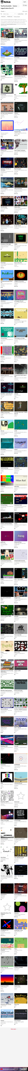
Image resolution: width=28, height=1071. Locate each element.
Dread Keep (3, 94)
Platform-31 (3, 150)
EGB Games (3, 359)
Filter (25, 5)
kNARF (2, 470)
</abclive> (3, 377)
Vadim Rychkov (17, 767)
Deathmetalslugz (4, 468)
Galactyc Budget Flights (6, 616)
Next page (13, 1029)
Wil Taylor (16, 748)
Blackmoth (16, 730)
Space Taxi (16, 1004)
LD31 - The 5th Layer (19, 876)
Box (15, 94)
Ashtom (15, 822)
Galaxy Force (4, 727)
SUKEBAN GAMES (17, 41)
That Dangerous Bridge (19, 338)
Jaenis (15, 1005)
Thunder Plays (17, 131)
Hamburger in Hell (18, 930)
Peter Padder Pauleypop (19, 150)
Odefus (15, 654)
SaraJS (15, 97)
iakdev (15, 877)
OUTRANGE (17, 764)
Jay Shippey (16, 228)
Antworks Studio (17, 433)
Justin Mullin (3, 637)
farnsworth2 (3, 451)
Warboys (16, 489)
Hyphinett (16, 303)
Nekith (2, 414)
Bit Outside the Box (18, 451)
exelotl (2, 581)
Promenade (17, 319)
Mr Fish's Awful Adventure (7, 113)
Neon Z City (17, 652)
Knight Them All (4, 967)
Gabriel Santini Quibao (5, 951)
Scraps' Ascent (17, 225)
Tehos (15, 948)
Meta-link (2, 563)
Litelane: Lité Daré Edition (6, 523)
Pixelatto (16, 1023)
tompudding (3, 859)
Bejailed (2, 356)
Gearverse (3, 319)
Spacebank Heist (18, 505)
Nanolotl (2, 115)
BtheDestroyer (3, 507)
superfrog (16, 841)
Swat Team (3, 262)
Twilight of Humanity (19, 281)
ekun (2, 767)
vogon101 (3, 897)
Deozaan (16, 581)
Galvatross (3, 301)
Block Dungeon (17, 168)
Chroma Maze (4, 338)
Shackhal (16, 340)
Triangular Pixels (17, 600)
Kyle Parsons (3, 97)
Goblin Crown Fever (5, 412)
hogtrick (16, 414)
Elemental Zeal (3, 617)
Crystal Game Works (18, 209)
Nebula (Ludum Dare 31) (19, 76)
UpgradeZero (4, 894)
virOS (15, 430)
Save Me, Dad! (4, 207)
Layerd (15, 449)
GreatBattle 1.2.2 (4, 930)
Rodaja (2, 152)
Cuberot (16, 113)
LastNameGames (4, 433)
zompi (2, 915)
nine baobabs (16, 563)
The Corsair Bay (17, 634)
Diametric (16, 913)
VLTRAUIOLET (3, 134)
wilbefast (16, 283)
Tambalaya (3, 78)
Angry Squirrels (4, 674)
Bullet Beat (3, 764)
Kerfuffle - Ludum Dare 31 (6, 393)
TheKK (2, 730)
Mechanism (17, 468)
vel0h (15, 396)
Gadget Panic (17, 597)
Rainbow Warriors (5, 375)
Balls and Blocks (4, 709)
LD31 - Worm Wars (18, 579)
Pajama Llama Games (18, 191)
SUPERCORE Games (18, 711)
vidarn (2, 60)
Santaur (2, 1020)
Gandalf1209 (16, 544)
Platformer (9, 16)
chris (2, 654)
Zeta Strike (3, 449)
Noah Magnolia (17, 246)
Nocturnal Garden (18, 690)
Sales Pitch (16, 39)
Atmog (15, 951)
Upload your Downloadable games (8, 24)
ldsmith (2, 489)
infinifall (16, 393)
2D (26, 14)
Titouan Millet (17, 134)
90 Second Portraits (5, 39)
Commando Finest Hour (6, 560)
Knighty (15, 60)
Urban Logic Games (18, 78)
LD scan (2, 430)
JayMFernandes (17, 915)
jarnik (15, 671)
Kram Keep (16, 57)
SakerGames (16, 618)
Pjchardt (16, 152)
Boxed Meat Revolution (18, 507)
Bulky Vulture (3, 1023)
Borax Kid (2, 969)
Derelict (2, 634)
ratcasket (2, 396)
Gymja (15, 523)
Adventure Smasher (5, 225)
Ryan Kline (16, 859)
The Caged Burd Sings (19, 857)
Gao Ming (16, 171)
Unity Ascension (4, 838)
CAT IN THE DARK (4, 208)
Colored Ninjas (4, 505)
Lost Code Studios (4, 544)
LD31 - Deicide (17, 727)
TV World (3, 486)
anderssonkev (17, 114)
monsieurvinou (3, 711)
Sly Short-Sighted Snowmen (20, 709)
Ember (2, 579)
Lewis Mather (16, 692)
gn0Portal (3, 542)
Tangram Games (4, 41)
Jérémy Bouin (17, 968)
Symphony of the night (6, 244)
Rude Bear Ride (4, 746)
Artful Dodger (17, 820)
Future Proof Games (18, 322)
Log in (24, 1)
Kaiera (2, 526)
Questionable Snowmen (19, 560)
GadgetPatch (3, 191)
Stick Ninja (3, 857)
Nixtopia (16, 616)
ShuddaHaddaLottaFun (5, 303)
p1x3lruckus (16, 470)
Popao (2, 652)
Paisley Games (3, 265)
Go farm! (3, 57)
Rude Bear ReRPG (5, 801)
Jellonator (3, 285)
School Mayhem (18, 894)
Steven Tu (16, 359)
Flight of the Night (5, 820)
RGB (2, 783)
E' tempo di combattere (19, 838)
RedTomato (16, 526)
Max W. (15, 988)
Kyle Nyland (3, 340)
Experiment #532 (4, 986)
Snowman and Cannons (6, 1004)
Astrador (16, 746)
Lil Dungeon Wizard (18, 301)
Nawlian (15, 897)
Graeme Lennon (4, 172)
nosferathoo (3, 692)
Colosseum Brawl (18, 783)
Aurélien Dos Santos (4, 246)
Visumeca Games (4, 878)
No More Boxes (17, 356)
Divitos (15, 265)
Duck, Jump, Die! (18, 262)
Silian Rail (16, 486)
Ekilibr (15, 637)
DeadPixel (16, 785)
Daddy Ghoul (17, 986)
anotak (15, 932)
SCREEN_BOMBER (18, 967)
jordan (2, 822)
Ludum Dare (20, 14)
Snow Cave (16, 801)
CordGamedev (3, 1005)
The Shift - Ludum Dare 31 (6, 876)
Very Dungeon (17, 1020)
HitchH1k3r (3, 841)
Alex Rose (2, 748)
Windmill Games (4, 228)
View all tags (17, 16)
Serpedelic (3, 76)
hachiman (16, 379)
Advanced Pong (17, 542)
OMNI (15, 244)
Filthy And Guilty (18, 188)
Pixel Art (3, 16)
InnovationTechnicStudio (5, 932)
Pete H (2, 988)
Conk (2, 785)
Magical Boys (17, 207)
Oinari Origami (4, 188)
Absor (2, 600)
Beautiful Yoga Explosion (6, 690)
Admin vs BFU (17, 670)
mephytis (16, 804)
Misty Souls (3, 320)
